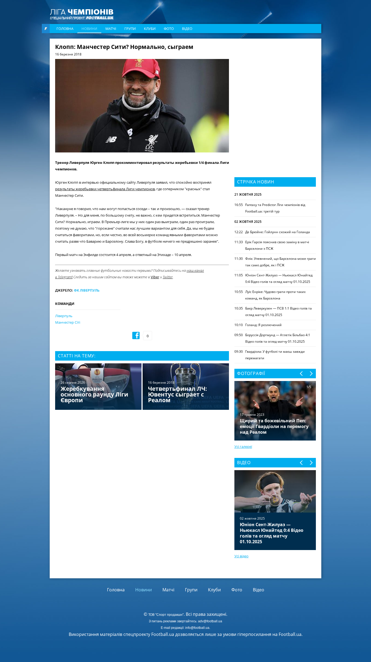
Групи (130, 28)
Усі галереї (243, 446)
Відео (187, 28)
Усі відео (241, 556)
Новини (89, 28)
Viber (155, 276)
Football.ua (290, 634)
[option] (142, 387)
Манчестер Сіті (67, 322)
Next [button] (311, 373)
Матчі (110, 28)
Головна (64, 28)
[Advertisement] (275, 78)
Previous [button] (301, 373)
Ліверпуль (64, 315)
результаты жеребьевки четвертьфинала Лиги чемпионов (105, 188)
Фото (169, 28)
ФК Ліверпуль (86, 290)
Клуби (150, 28)
